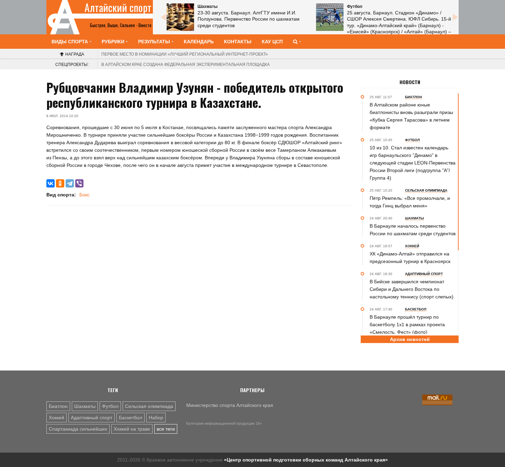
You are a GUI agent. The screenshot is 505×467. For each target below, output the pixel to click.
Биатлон (58, 406)
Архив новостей (410, 339)
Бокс (84, 194)
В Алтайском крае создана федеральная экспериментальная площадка (185, 64)
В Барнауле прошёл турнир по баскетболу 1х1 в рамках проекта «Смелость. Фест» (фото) (407, 324)
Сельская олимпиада (149, 406)
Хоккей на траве (132, 429)
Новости (410, 82)
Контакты (237, 41)
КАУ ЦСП (272, 41)
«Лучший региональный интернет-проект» (184, 54)
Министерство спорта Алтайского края (229, 405)
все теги (166, 429)
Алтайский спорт (118, 7)
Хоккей (56, 417)
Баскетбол (130, 417)
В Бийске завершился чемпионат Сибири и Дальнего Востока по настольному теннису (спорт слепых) (411, 289)
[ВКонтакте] (50, 183)
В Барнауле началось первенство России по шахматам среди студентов (413, 229)
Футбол (110, 406)
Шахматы (85, 406)
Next (455, 17)
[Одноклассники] (60, 183)
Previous (163, 17)
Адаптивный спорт (91, 417)
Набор (156, 417)
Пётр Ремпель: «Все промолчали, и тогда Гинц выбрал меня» (410, 201)
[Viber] (79, 183)
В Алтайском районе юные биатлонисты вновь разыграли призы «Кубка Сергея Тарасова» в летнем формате (411, 116)
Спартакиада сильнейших (78, 429)
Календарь (199, 41)
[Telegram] (70, 183)
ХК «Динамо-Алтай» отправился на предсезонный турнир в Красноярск (410, 257)
